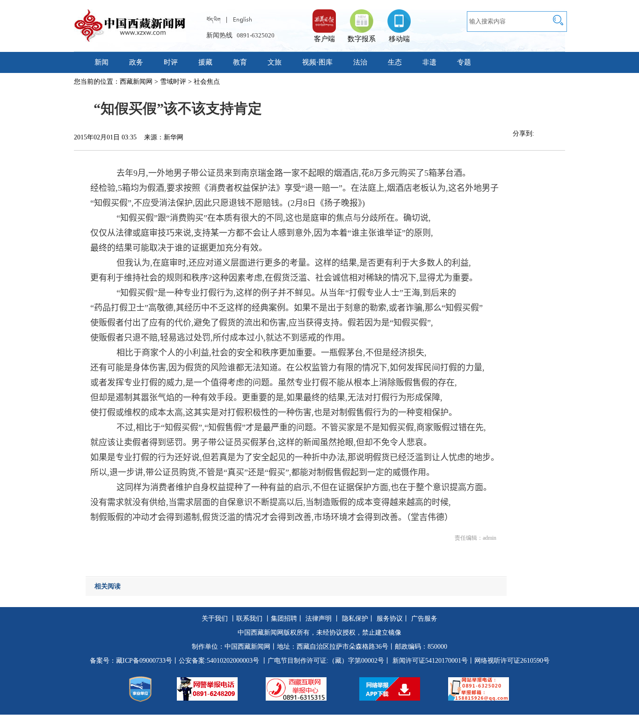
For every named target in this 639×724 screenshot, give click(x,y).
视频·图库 (317, 62)
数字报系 (362, 39)
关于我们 (215, 618)
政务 (136, 62)
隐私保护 (355, 618)
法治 (360, 62)
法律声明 (318, 618)
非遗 (429, 62)
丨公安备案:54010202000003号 (215, 660)
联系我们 (249, 618)
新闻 (101, 62)
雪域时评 (173, 81)
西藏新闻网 (136, 81)
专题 (464, 62)
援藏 (205, 62)
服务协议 (390, 618)
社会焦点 (207, 81)
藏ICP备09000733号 (144, 660)
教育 (240, 62)
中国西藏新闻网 (247, 646)
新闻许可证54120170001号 (430, 660)
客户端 (324, 16)
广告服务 (424, 618)
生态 (395, 62)
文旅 (275, 62)
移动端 (399, 39)
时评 (171, 62)
